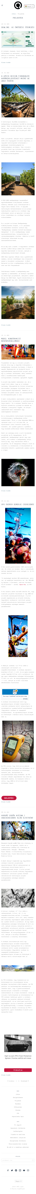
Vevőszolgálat (18, 1131)
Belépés (9, 798)
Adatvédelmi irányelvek (18, 1137)
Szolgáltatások (18, 1097)
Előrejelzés (18, 1107)
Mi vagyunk (18, 1125)
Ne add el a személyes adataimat (18, 1147)
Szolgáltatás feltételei (18, 1140)
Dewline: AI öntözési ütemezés (17, 27)
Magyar (18, 1181)
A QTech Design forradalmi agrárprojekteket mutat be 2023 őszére (15, 78)
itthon (14, 13)
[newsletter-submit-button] (33, 1160)
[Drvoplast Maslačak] (18, 485)
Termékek (18, 1103)
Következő (24, 1081)
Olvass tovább (5, 62)
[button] (29, 6)
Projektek (18, 1100)
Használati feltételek (18, 1128)
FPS (18, 1113)
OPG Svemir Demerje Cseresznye (17, 504)
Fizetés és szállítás (18, 1134)
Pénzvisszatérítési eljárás (18, 1144)
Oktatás (18, 1110)
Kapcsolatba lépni (18, 1116)
